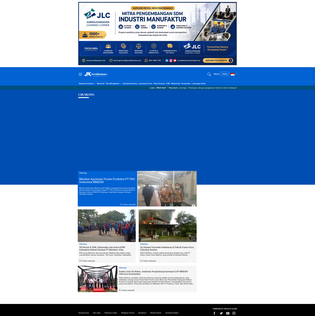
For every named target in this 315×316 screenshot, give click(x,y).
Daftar (225, 74)
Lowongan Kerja (198, 83)
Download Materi (172, 313)
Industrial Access (130, 83)
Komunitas (185, 83)
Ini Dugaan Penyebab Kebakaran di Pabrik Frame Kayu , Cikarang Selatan (167, 248)
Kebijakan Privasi (127, 313)
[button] (87, 83)
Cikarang (83, 173)
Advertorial (175, 83)
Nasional (100, 83)
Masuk (216, 74)
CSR (168, 83)
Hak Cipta (97, 313)
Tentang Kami (83, 313)
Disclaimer (142, 313)
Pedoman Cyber (110, 313)
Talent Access (159, 83)
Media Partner (155, 313)
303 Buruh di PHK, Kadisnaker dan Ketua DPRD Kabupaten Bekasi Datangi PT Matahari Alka (102, 248)
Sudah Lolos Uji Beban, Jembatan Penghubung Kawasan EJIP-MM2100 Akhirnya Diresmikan (153, 272)
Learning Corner (145, 83)
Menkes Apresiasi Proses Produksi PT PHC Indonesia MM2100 (107, 180)
